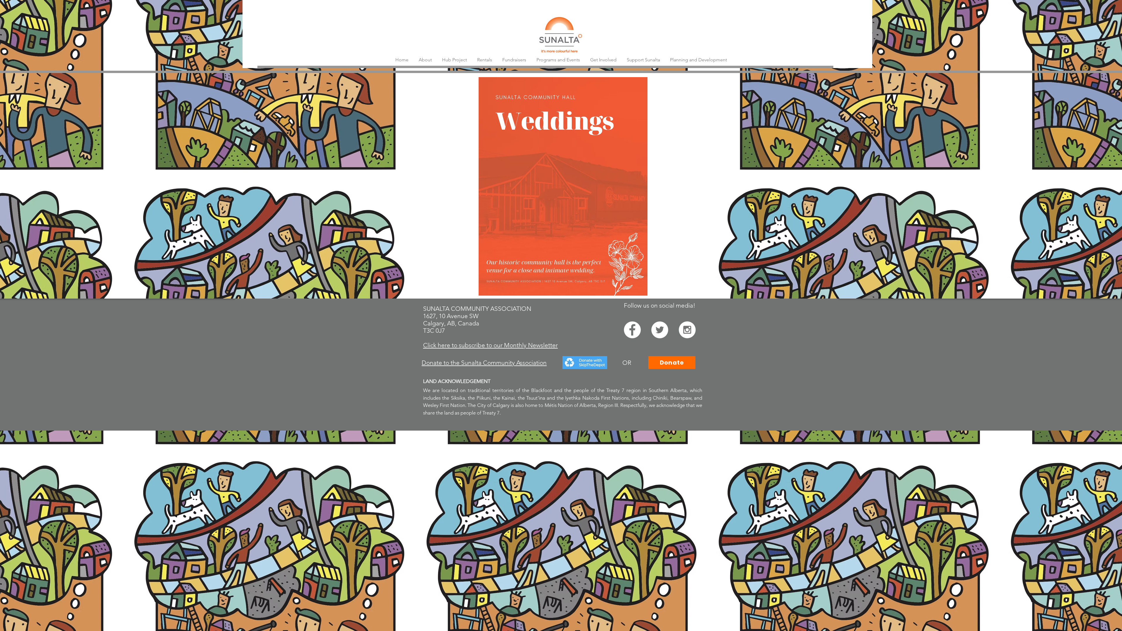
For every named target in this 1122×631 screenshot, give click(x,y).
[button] (514, 59)
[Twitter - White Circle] (659, 329)
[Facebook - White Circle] (632, 329)
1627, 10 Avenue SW (451, 316)
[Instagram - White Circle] (687, 329)
